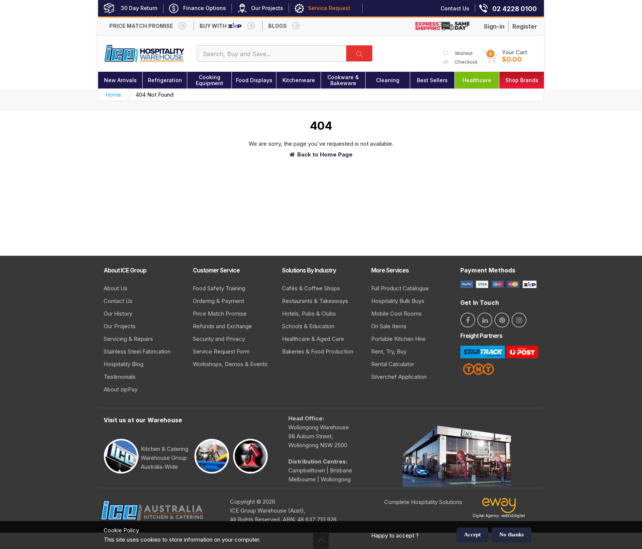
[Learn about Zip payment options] (528, 283)
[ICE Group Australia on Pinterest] (502, 320)
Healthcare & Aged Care (313, 338)
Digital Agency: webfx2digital (499, 515)
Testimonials (120, 376)
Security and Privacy (219, 338)
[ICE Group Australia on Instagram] (519, 320)
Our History (118, 313)
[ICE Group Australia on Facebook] (467, 320)
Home (113, 94)
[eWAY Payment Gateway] (499, 507)
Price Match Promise (220, 313)
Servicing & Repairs (128, 338)
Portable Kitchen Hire (398, 338)
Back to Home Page (325, 154)
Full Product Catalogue (400, 288)
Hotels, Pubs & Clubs (309, 313)
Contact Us (118, 300)
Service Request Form (221, 351)
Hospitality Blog (123, 364)
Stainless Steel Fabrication (137, 351)
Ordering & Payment (218, 300)
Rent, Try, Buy (388, 351)
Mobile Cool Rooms (396, 313)
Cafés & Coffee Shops (311, 288)
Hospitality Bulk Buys (397, 300)
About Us (115, 288)
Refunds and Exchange (222, 326)
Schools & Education (308, 326)
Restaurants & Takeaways (315, 300)
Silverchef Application (399, 376)
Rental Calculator (392, 364)
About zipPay (120, 389)
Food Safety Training (219, 288)
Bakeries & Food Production (317, 351)
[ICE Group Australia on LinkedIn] (484, 320)
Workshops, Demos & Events (230, 364)
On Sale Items (388, 326)
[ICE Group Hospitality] (145, 53)
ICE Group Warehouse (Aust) (267, 510)
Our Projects (120, 326)
